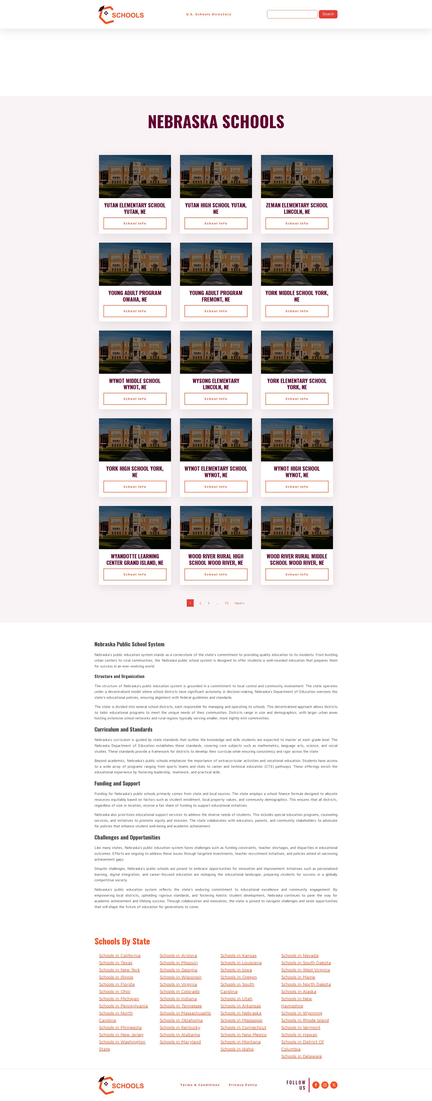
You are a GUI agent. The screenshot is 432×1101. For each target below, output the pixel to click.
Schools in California (120, 955)
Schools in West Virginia (305, 969)
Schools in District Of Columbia (302, 1045)
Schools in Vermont (300, 1027)
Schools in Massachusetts (185, 1013)
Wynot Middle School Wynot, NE (135, 383)
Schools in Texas (115, 962)
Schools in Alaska (298, 991)
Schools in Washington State (122, 1045)
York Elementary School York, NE (297, 383)
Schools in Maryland (180, 1041)
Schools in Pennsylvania (123, 1005)
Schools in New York (119, 969)
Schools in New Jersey (121, 1034)
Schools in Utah (236, 998)
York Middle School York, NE (297, 295)
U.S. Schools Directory (209, 14)
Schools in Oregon (238, 977)
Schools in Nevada (300, 955)
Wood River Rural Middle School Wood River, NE (297, 559)
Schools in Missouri (179, 962)
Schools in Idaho (237, 1049)
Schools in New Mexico (243, 1034)
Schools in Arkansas (240, 1005)
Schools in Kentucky (180, 1027)
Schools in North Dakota (306, 984)
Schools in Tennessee (181, 1005)
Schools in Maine (298, 977)
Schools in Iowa (236, 969)
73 (226, 603)
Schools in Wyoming (301, 1013)
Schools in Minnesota (120, 1027)
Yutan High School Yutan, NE (216, 208)
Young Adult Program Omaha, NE (135, 295)
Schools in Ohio (114, 991)
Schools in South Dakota (306, 962)
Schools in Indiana (178, 998)
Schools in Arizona (178, 955)
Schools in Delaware (301, 1056)
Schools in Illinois (116, 977)
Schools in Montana (240, 1041)
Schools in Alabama (180, 1034)
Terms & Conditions (200, 1085)
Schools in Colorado (180, 991)
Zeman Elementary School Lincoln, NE (297, 208)
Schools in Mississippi (241, 1020)
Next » (239, 603)
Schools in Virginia (178, 984)
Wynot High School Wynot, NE (297, 471)
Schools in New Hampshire (296, 1002)
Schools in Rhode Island (305, 1020)
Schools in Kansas (238, 955)
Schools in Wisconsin (181, 977)
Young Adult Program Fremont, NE (216, 295)
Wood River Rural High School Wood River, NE (215, 559)
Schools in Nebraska (240, 1013)
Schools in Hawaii (299, 1034)
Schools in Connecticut (243, 1027)
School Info (135, 223)
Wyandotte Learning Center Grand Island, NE (134, 559)
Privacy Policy (243, 1085)
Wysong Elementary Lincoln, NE (216, 383)
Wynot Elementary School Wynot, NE (215, 471)
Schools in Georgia (178, 969)
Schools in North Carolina (116, 1016)
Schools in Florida (117, 984)
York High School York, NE (135, 471)
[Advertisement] (216, 62)
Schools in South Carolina (237, 988)
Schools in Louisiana (241, 962)
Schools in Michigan (119, 998)
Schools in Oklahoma (181, 1020)
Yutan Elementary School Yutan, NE (135, 208)
